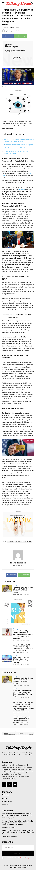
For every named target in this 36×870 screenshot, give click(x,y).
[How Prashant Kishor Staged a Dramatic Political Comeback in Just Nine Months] (7, 588)
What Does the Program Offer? (14, 148)
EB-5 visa (21, 189)
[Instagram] (9, 784)
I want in (17, 853)
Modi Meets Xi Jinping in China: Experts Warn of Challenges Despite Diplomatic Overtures (21, 719)
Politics (5, 24)
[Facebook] (4, 784)
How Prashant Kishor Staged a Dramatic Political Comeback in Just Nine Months (23, 590)
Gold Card (10, 541)
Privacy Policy (24, 858)
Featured (15, 655)
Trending (15, 628)
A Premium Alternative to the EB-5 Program (18, 145)
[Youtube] (15, 784)
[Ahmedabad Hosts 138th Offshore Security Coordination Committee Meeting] (7, 658)
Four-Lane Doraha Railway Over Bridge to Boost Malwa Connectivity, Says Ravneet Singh (22, 693)
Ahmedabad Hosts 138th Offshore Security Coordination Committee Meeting (21, 660)
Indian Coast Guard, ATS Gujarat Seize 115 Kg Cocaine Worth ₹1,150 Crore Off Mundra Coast (23, 647)
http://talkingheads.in (18, 565)
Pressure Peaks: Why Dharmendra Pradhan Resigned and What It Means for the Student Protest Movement (23, 634)
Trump (18, 541)
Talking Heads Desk (13, 31)
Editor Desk (16, 642)
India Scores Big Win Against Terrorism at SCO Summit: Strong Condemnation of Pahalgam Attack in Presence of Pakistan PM (23, 706)
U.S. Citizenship (26, 541)
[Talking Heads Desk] (4, 30)
